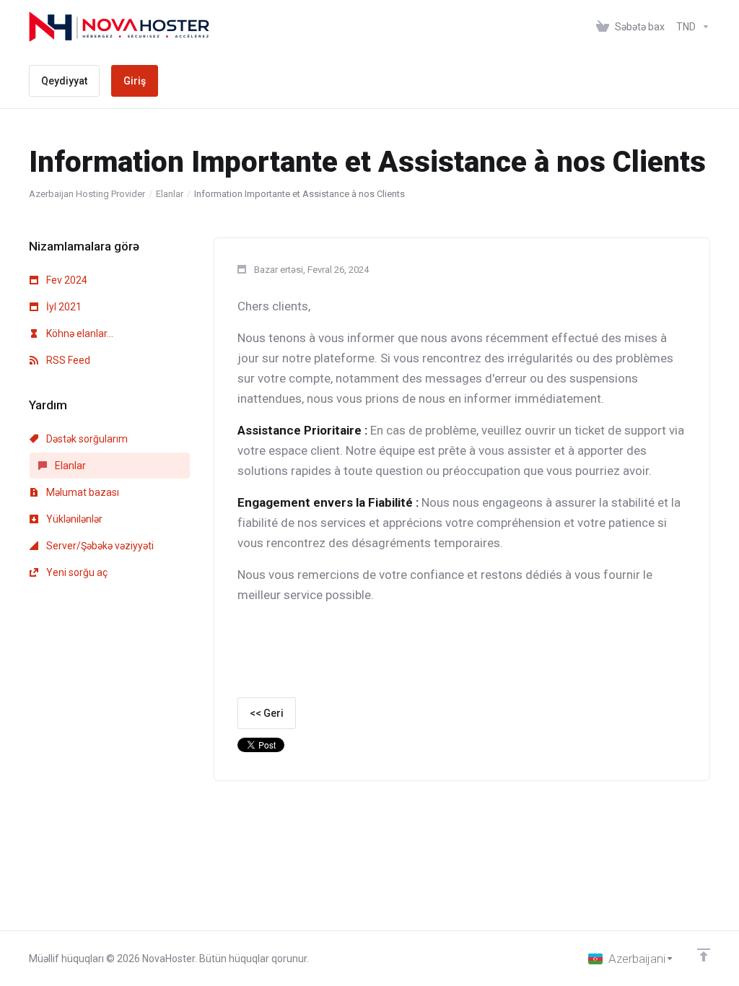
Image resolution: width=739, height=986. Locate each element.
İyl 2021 (63, 307)
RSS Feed (67, 360)
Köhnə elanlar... (78, 333)
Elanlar (169, 193)
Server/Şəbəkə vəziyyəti (99, 545)
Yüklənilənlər (73, 519)
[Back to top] (704, 955)
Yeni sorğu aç (76, 572)
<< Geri (267, 713)
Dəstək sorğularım (86, 439)
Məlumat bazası (81, 492)
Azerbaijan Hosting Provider (87, 193)
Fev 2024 (65, 280)
